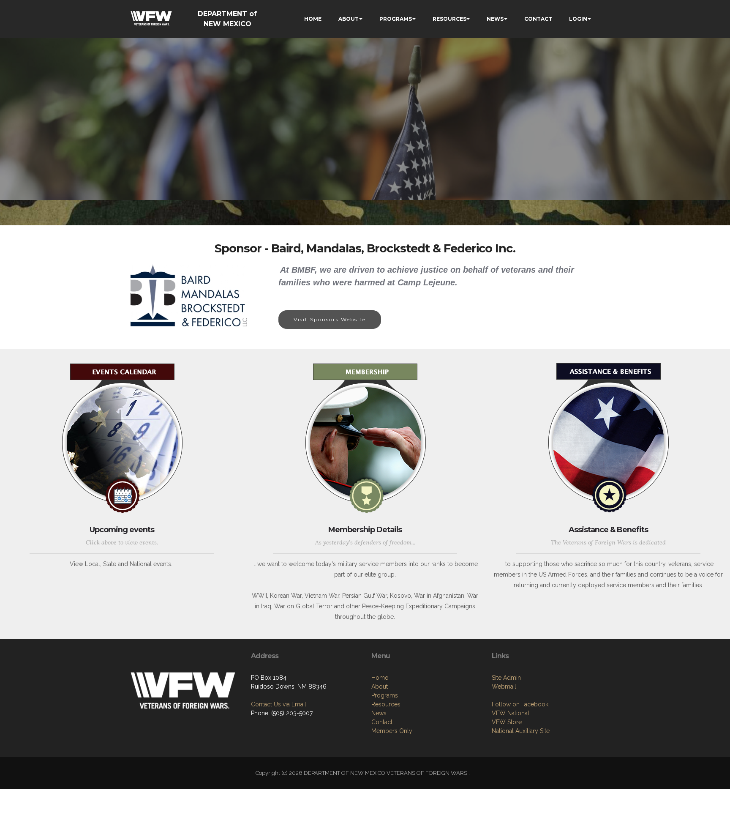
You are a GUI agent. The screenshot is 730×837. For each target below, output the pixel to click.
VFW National (510, 713)
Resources (385, 704)
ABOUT (348, 19)
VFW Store (507, 722)
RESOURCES (449, 19)
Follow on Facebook (520, 704)
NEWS (495, 19)
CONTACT (538, 19)
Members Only (391, 731)
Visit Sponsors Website (330, 319)
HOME (312, 19)
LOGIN (578, 19)
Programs (384, 695)
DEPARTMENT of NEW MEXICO (227, 19)
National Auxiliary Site (521, 731)
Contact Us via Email (278, 704)
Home (379, 677)
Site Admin (506, 677)
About (379, 686)
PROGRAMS (395, 19)
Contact (381, 722)
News (379, 713)
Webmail (504, 686)
